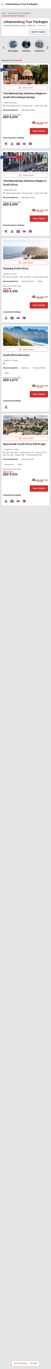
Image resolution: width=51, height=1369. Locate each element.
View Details (39, 131)
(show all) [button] (18, 60)
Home (3, 13)
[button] (20, 1363)
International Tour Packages (19, 13)
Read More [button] (42, 26)
